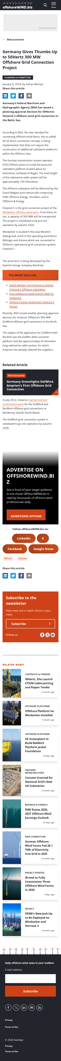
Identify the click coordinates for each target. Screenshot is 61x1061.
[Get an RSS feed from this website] (39, 1007)
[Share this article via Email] (29, 96)
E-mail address (13, 969)
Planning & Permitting (18, 77)
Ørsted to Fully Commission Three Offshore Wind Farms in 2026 (39, 884)
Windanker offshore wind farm (20, 212)
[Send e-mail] (31, 1007)
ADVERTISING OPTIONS (26, 516)
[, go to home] (18, 5)
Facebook (15, 549)
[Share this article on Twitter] (13, 96)
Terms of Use (11, 1026)
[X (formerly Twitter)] (47, 635)
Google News (43, 549)
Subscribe (18, 624)
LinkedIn (23, 538)
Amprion (22, 559)
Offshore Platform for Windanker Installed (39, 713)
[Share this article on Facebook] (21, 96)
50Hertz (8, 559)
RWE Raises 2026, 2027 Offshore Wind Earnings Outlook (38, 814)
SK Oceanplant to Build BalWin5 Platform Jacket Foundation (37, 745)
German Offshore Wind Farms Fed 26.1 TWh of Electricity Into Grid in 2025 (39, 848)
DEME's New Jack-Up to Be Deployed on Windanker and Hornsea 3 (38, 920)
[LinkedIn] (52, 635)
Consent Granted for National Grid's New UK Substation (39, 782)
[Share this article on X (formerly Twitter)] (13, 575)
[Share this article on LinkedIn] (5, 96)
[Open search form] (45, 5)
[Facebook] (42, 635)
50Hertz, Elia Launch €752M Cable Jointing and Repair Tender (39, 683)
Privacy (9, 1020)
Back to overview (15, 39)
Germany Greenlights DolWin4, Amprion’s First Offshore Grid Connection (30, 385)
